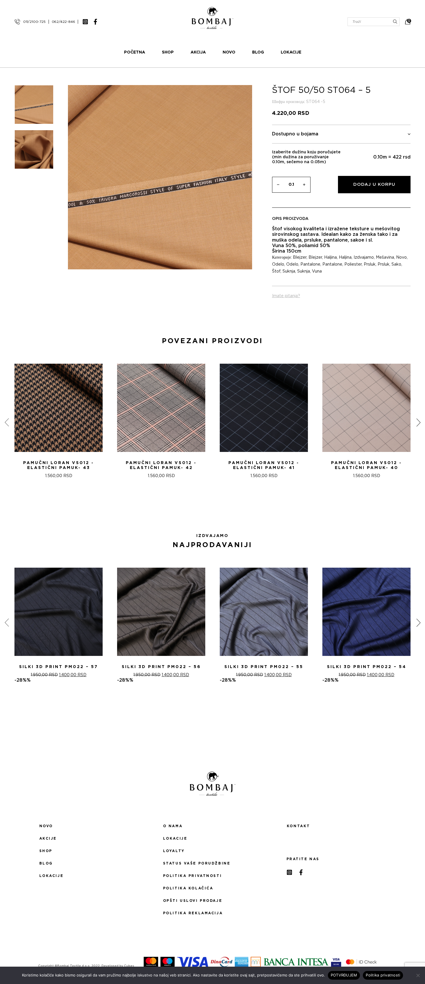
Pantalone (310, 264)
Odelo (278, 264)
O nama (172, 826)
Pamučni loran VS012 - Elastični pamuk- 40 (366, 465)
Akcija (198, 52)
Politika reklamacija (193, 913)
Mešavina (385, 257)
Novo (229, 52)
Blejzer (299, 257)
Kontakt (298, 826)
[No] (418, 975)
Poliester (353, 264)
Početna (134, 52)
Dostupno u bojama (295, 134)
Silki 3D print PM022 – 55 (263, 667)
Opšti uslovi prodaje (192, 900)
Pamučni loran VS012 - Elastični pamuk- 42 (161, 465)
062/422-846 (63, 21)
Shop (168, 52)
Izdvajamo (364, 257)
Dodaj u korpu (374, 184)
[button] (209, 508)
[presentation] (6, 422)
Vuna (317, 271)
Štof (276, 271)
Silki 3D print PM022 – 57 (58, 667)
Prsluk (370, 264)
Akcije (48, 838)
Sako (396, 264)
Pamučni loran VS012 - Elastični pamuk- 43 (58, 465)
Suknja (288, 271)
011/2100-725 (34, 21)
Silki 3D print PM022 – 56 (161, 667)
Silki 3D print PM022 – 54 (366, 667)
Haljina (330, 257)
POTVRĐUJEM (344, 975)
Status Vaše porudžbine (196, 863)
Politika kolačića (188, 888)
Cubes (129, 966)
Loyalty (174, 851)
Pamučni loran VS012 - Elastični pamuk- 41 (263, 465)
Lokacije (291, 52)
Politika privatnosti (192, 876)
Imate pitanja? (286, 296)
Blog (258, 52)
